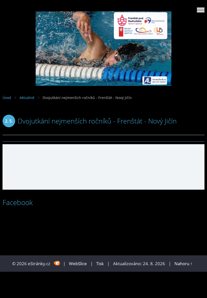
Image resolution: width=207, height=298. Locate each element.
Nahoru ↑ (183, 263)
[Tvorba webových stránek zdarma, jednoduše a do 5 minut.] (57, 263)
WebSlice (78, 263)
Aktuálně (26, 97)
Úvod (7, 97)
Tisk (100, 263)
